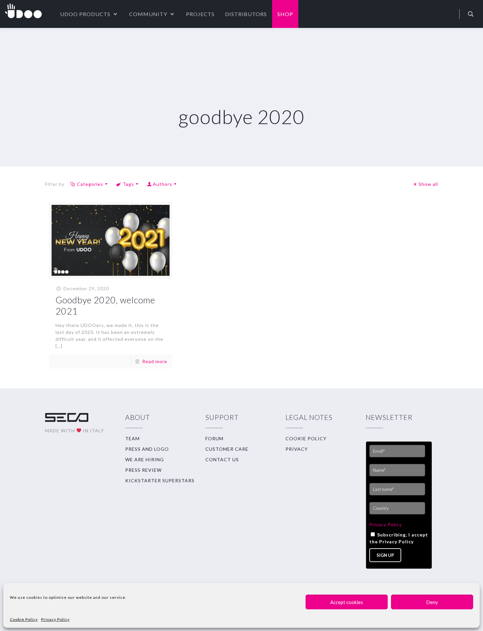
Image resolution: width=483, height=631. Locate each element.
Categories (90, 184)
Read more (154, 361)
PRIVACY (297, 449)
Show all (428, 184)
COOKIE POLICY (306, 438)
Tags (128, 184)
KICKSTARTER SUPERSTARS (160, 480)
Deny (432, 602)
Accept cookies (346, 602)
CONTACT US (222, 459)
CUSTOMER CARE (226, 449)
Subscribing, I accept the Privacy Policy (398, 538)
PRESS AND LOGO (147, 449)
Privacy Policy (55, 619)
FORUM (214, 438)
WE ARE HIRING (144, 459)
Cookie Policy (24, 619)
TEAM (132, 438)
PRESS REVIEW (143, 470)
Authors (162, 184)
